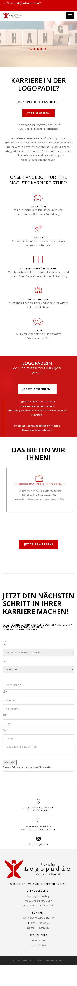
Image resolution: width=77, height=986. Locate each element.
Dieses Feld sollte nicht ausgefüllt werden (27, 767)
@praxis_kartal (39, 844)
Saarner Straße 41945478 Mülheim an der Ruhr (38, 828)
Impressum (38, 940)
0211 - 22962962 (40, 923)
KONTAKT (38, 912)
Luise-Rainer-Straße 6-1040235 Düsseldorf (38, 809)
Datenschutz (39, 945)
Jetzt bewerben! (38, 113)
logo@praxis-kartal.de (40, 918)
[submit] (4, 641)
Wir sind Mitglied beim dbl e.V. (24, 3)
